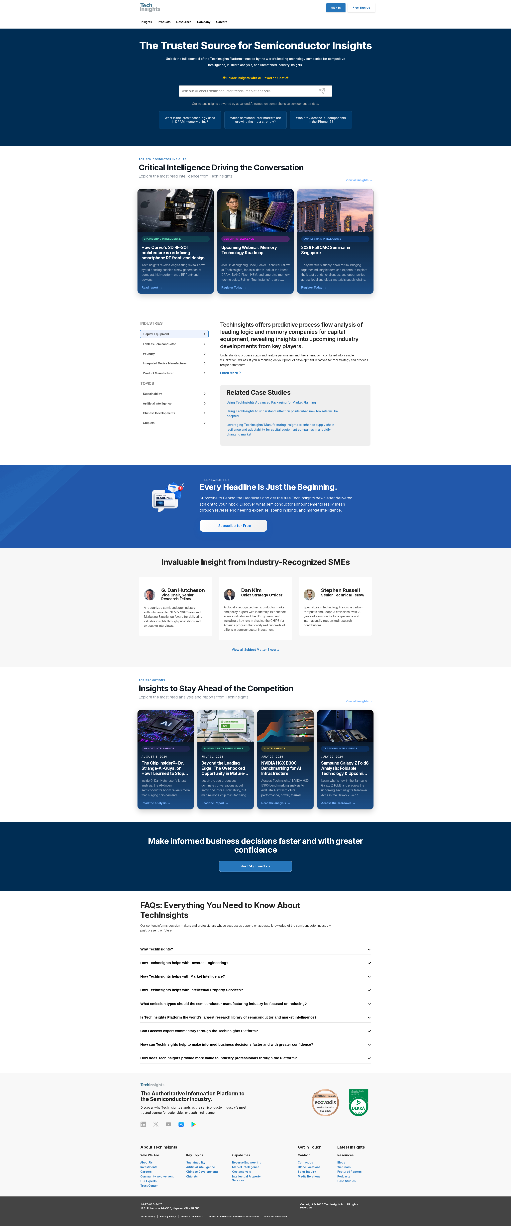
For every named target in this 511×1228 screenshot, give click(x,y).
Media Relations (309, 1176)
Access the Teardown (338, 803)
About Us (146, 1162)
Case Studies (346, 1181)
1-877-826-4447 (151, 1204)
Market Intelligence (245, 1167)
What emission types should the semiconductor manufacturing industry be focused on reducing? (223, 1004)
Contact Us (305, 1162)
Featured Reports (349, 1171)
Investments (148, 1167)
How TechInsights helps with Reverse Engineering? (184, 963)
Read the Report (215, 803)
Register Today (234, 287)
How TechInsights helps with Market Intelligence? (182, 976)
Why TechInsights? (156, 949)
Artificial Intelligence (200, 1167)
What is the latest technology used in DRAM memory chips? (190, 120)
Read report (152, 287)
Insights (146, 22)
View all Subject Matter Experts (255, 650)
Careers (221, 22)
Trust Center (149, 1185)
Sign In (336, 7)
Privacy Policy (168, 1216)
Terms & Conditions (192, 1216)
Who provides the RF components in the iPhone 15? (321, 120)
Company (203, 22)
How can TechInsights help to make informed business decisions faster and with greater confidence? (226, 1044)
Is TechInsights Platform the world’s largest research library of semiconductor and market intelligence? (228, 1017)
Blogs (341, 1162)
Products (164, 22)
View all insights (359, 180)
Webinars (344, 1167)
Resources (183, 22)
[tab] (174, 334)
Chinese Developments (202, 1171)
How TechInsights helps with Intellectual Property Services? (191, 990)
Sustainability (195, 1162)
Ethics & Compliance (275, 1216)
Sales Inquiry (307, 1171)
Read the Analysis (156, 803)
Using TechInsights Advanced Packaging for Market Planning (271, 402)
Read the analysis (275, 803)
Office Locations (309, 1167)
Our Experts (148, 1181)
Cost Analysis (241, 1171)
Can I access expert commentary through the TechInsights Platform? (199, 1031)
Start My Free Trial (255, 866)
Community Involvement (157, 1176)
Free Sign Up (361, 7)
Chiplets (192, 1176)
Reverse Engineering (246, 1162)
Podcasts (343, 1176)
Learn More (229, 373)
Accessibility (148, 1216)
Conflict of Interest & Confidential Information (233, 1216)
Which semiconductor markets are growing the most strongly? (255, 120)
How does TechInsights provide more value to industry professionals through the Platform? (218, 1058)
